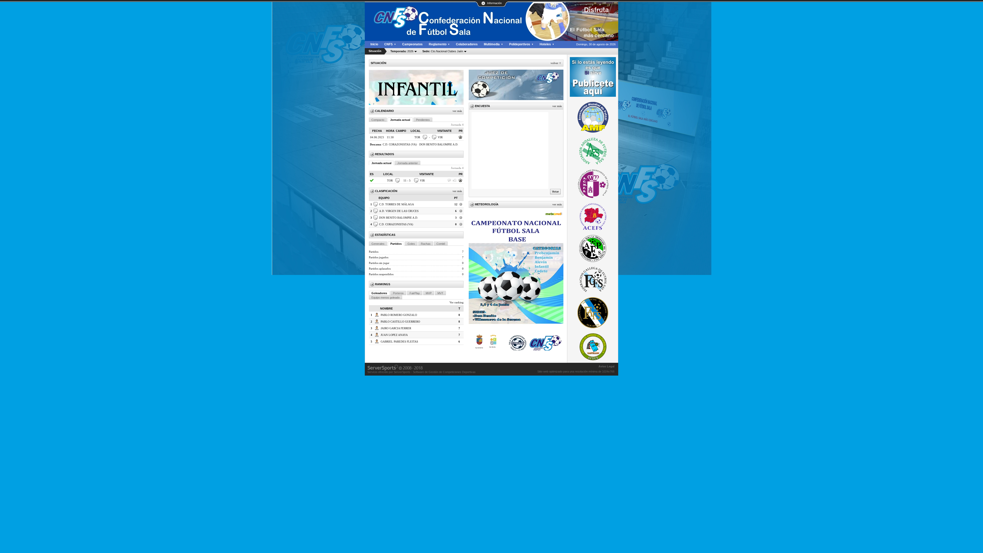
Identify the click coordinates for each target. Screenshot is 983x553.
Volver (554, 63)
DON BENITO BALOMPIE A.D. (438, 144)
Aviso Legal (606, 366)
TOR (417, 137)
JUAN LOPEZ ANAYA (394, 334)
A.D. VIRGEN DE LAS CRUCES (399, 210)
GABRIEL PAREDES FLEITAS (399, 341)
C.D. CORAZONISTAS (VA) (400, 144)
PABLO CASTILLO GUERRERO (400, 321)
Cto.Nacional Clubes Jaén (442, 51)
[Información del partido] (460, 138)
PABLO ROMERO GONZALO (399, 314)
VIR (440, 137)
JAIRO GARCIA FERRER (396, 328)
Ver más (457, 110)
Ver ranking (457, 302)
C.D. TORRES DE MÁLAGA (396, 204)
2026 (401, 51)
